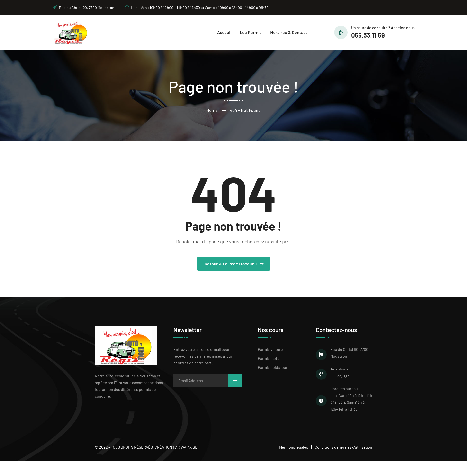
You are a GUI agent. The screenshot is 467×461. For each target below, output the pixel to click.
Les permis (251, 32)
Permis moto (268, 358)
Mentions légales (293, 447)
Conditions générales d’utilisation (343, 447)
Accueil (224, 32)
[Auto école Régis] (70, 31)
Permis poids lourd (274, 367)
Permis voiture (270, 349)
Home (212, 110)
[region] (63, 425)
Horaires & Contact (288, 32)
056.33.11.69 (368, 35)
